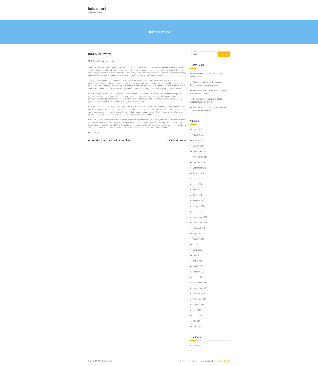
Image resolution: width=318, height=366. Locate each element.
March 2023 (198, 266)
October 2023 (199, 228)
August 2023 (198, 239)
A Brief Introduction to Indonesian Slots (110, 140)
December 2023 (200, 217)
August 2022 (198, 304)
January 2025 (199, 146)
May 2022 (197, 321)
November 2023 (200, 222)
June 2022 (197, 315)
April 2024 (197, 195)
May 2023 (197, 255)
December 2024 (200, 151)
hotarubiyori (109, 61)
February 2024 (199, 206)
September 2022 (200, 299)
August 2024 (198, 173)
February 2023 (199, 272)
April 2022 (197, 326)
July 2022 (197, 310)
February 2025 (199, 140)
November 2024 (200, 157)
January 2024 (199, 211)
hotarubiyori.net (99, 8)
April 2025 (197, 129)
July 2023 (197, 244)
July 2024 (197, 179)
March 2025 (198, 135)
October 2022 (199, 294)
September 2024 (200, 168)
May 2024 (197, 190)
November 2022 (200, 288)
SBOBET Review (175, 140)
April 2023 (197, 261)
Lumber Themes (223, 361)
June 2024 (197, 184)
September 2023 (200, 233)
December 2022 (200, 283)
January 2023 (199, 277)
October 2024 (199, 162)
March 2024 (198, 200)
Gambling (95, 133)
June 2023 (197, 250)
